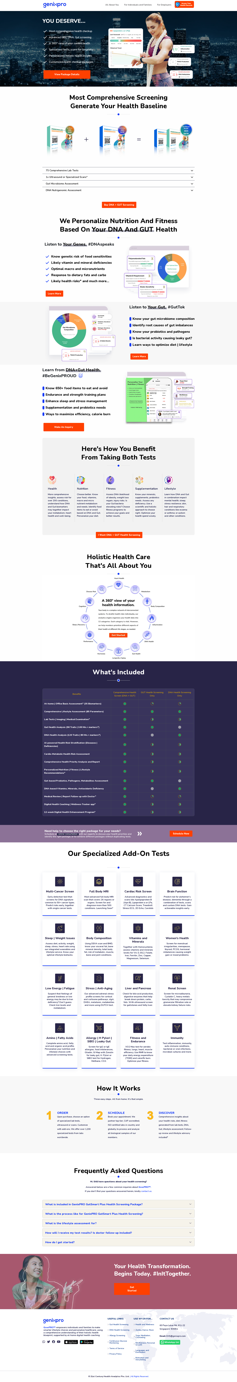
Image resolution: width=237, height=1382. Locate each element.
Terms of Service (116, 1348)
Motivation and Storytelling (142, 1359)
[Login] (184, 4)
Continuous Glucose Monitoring (118, 1342)
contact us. (146, 1191)
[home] (53, 1321)
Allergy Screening (117, 1336)
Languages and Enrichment (142, 1351)
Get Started (131, 1289)
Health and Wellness (145, 1325)
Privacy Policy (115, 1354)
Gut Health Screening (118, 1325)
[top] (230, 1375)
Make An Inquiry (63, 427)
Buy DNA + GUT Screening (119, 204)
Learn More (54, 293)
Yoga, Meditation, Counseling (143, 1336)
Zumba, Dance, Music (145, 1330)
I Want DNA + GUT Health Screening (119, 535)
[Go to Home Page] (54, 5)
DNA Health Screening (119, 1330)
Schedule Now (181, 833)
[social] (43, 1341)
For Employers (164, 4)
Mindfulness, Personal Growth (145, 1344)
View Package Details (66, 74)
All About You (112, 4)
